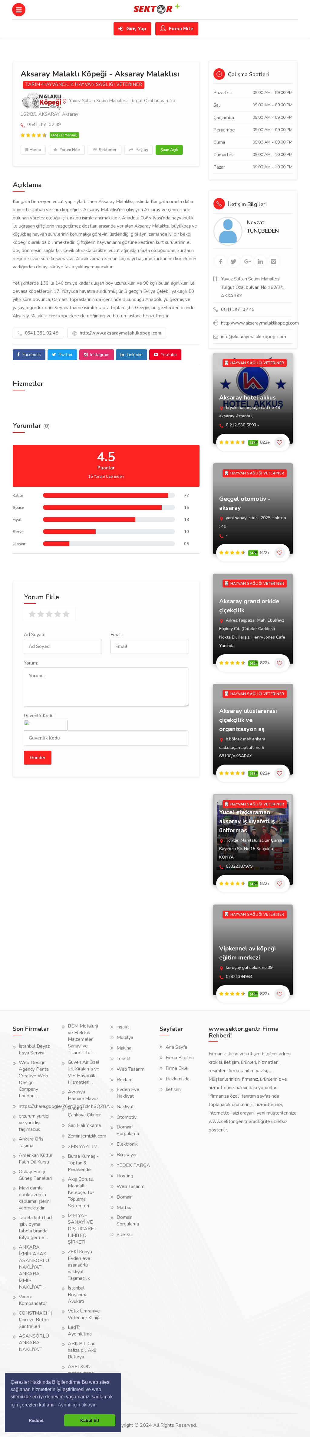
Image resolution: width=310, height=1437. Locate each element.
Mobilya (125, 1037)
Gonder (37, 757)
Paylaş (141, 150)
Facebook (31, 355)
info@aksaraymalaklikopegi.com (253, 337)
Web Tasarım (130, 1069)
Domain (125, 1197)
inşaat (123, 1027)
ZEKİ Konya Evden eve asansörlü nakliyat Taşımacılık (80, 1265)
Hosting (125, 1176)
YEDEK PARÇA (133, 1165)
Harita (35, 150)
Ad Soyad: (34, 635)
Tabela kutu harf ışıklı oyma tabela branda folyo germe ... (35, 1227)
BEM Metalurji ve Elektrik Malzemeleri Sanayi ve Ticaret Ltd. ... (83, 1039)
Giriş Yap (135, 28)
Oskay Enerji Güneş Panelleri (35, 1175)
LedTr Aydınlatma (80, 1330)
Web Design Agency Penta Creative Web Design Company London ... (34, 1079)
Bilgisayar (127, 1154)
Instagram (99, 355)
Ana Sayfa (176, 1047)
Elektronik (127, 1144)
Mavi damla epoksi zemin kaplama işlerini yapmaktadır (35, 1198)
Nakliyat (125, 1106)
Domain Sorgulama (128, 1130)
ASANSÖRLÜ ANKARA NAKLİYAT (34, 1343)
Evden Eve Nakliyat (128, 1092)
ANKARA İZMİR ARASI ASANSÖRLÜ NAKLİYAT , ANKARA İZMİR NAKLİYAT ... (34, 1267)
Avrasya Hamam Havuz (83, 1095)
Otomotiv (127, 1117)
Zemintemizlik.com (87, 1136)
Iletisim (173, 1089)
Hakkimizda (178, 1079)
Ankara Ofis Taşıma (31, 1142)
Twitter (65, 355)
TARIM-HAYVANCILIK (49, 84)
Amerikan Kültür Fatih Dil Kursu (35, 1158)
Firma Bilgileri (180, 1057)
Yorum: (31, 663)
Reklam (125, 1079)
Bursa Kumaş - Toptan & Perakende (83, 1163)
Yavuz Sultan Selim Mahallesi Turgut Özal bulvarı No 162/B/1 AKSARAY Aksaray (98, 107)
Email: (116, 635)
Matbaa (125, 1207)
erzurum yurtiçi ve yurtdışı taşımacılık (34, 1123)
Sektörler (107, 150)
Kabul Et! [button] (89, 1420)
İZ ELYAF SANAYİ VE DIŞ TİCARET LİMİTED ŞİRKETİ (82, 1228)
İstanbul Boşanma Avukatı (77, 1295)
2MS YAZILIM (82, 1146)
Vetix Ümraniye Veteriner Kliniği (84, 1314)
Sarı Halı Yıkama (84, 1125)
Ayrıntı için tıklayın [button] (77, 1404)
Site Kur (125, 1234)
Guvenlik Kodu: (39, 716)
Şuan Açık (169, 150)
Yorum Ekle (69, 150)
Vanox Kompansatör (33, 1300)
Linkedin (134, 355)
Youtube (168, 355)
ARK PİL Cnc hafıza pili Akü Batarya (82, 1350)
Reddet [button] (36, 1420)
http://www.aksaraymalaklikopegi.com (119, 333)
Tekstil (123, 1058)
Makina (124, 1048)
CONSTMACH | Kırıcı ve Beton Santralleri (35, 1320)
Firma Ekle (180, 28)
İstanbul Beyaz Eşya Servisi (34, 1049)
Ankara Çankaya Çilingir (84, 1111)
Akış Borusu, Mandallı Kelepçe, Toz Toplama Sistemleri (81, 1192)
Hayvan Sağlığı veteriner (108, 84)
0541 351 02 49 (41, 333)
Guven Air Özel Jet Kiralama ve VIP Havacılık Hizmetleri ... (83, 1072)
